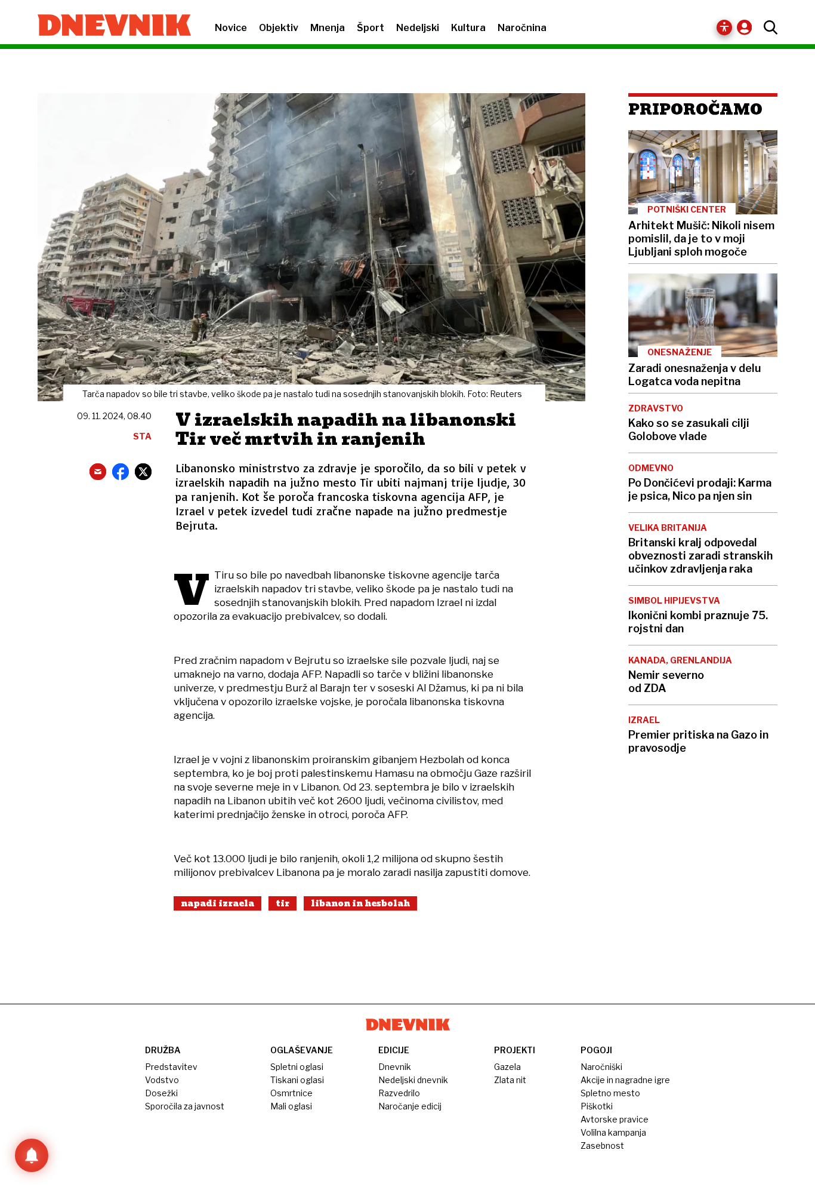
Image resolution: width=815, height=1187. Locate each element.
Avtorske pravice (615, 1119)
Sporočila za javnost (184, 1106)
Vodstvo (162, 1080)
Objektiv (278, 27)
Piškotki (597, 1106)
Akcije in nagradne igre (625, 1080)
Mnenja (327, 27)
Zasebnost (602, 1145)
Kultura (468, 27)
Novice (231, 27)
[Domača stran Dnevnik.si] (108, 26)
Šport (370, 27)
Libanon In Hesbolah (360, 903)
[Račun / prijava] (747, 27)
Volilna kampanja (613, 1132)
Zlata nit (510, 1080)
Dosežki (161, 1093)
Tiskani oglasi (297, 1080)
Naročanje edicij (410, 1106)
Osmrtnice (291, 1093)
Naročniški (601, 1067)
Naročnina (522, 27)
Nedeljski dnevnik (413, 1080)
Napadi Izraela (217, 903)
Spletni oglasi (296, 1067)
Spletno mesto (610, 1093)
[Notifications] (31, 1155)
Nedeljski (417, 27)
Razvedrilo (399, 1093)
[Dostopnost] (724, 27)
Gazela (507, 1067)
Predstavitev (171, 1067)
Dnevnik (394, 1067)
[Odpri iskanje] (767, 27)
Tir (282, 903)
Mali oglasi (291, 1106)
